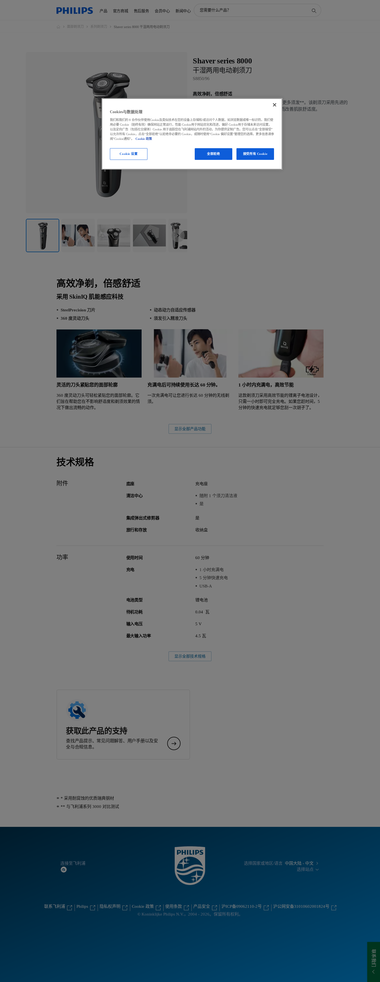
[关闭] (274, 105)
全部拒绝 (213, 153)
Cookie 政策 (143, 138)
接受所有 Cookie (255, 153)
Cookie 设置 (128, 153)
